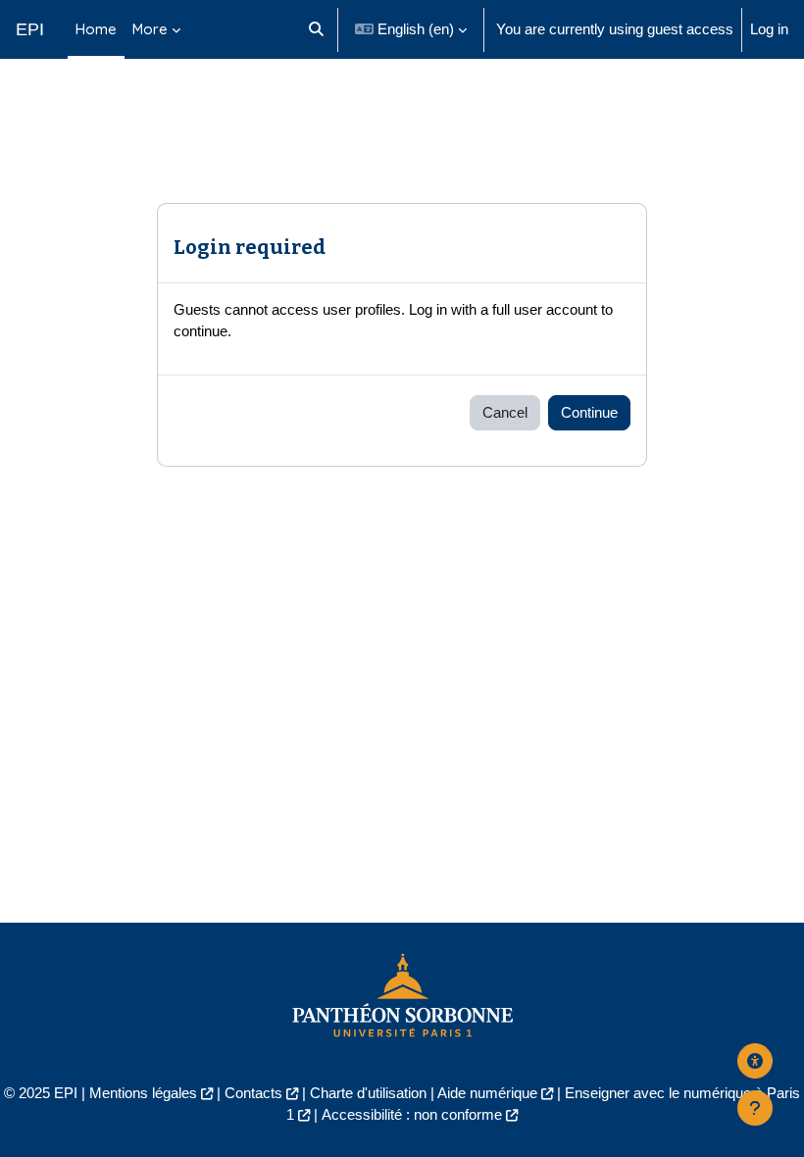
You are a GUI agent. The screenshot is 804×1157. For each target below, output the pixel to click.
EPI (30, 29)
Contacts (253, 1093)
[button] (316, 29)
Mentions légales (143, 1093)
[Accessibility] (755, 1061)
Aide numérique (487, 1093)
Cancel (505, 413)
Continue (589, 413)
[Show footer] (755, 1108)
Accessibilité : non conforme (412, 1115)
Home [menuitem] (96, 29)
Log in (769, 29)
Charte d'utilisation (368, 1093)
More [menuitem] (150, 29)
